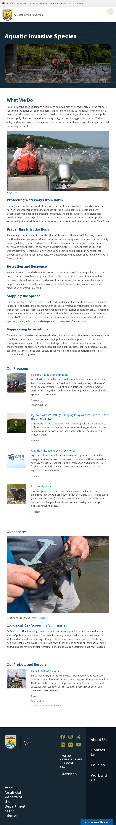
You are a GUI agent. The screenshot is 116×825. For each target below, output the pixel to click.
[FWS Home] (7, 15)
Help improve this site (97, 822)
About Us (99, 739)
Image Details (13, 192)
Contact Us (98, 752)
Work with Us (99, 777)
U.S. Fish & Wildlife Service (28, 14)
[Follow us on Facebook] (63, 737)
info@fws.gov (69, 774)
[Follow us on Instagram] (71, 737)
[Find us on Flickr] (71, 744)
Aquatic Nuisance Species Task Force (53, 450)
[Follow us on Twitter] (79, 737)
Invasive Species (41, 486)
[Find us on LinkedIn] (64, 744)
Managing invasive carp (45, 670)
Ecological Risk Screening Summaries (37, 625)
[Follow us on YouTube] (80, 744)
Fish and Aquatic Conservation (49, 374)
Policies (98, 764)
